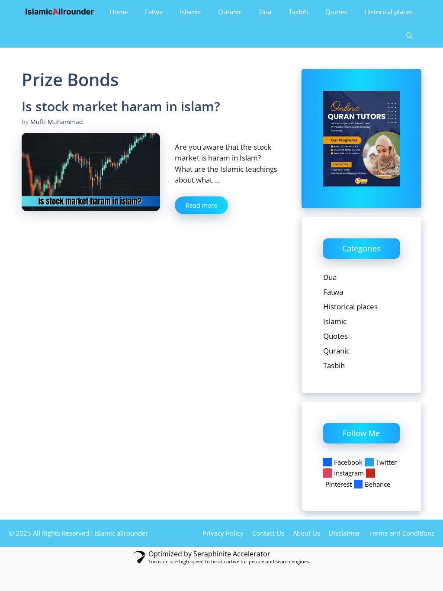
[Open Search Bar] (409, 36)
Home (118, 11)
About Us (306, 533)
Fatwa (154, 11)
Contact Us (268, 533)
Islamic (190, 11)
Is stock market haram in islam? (121, 106)
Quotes (336, 11)
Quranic (230, 11)
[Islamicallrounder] (60, 12)
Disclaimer (344, 533)
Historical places (388, 11)
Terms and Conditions (401, 533)
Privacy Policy (223, 533)
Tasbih (298, 11)
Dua (265, 11)
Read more (201, 205)
